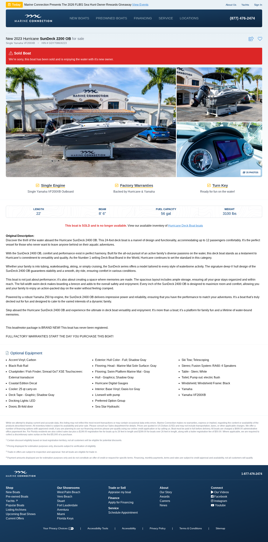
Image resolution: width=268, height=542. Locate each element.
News (163, 505)
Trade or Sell (117, 487)
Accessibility (129, 528)
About (164, 487)
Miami (61, 514)
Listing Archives (16, 509)
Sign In (258, 4)
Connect (217, 487)
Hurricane (31, 39)
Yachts (245, 4)
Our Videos (221, 492)
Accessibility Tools (98, 528)
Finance (113, 498)
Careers (165, 500)
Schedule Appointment (123, 512)
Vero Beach (64, 496)
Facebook (220, 496)
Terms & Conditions (190, 528)
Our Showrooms (68, 487)
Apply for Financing (120, 502)
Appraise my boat (119, 492)
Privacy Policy (158, 528)
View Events (140, 4)
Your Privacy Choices (55, 528)
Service (166, 18)
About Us (231, 4)
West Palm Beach (68, 492)
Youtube (220, 505)
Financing (143, 18)
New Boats (79, 18)
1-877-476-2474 (251, 473)
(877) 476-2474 (242, 18)
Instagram (220, 500)
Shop (9, 487)
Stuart (61, 500)
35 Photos (252, 172)
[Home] (33, 18)
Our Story (166, 492)
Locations (189, 18)
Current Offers (15, 518)
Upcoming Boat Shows (21, 514)
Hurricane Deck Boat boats (185, 225)
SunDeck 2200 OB (55, 39)
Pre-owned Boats (17, 496)
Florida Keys (65, 518)
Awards (165, 496)
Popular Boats (15, 505)
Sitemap (220, 528)
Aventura (63, 509)
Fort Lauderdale (67, 505)
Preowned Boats (111, 18)
